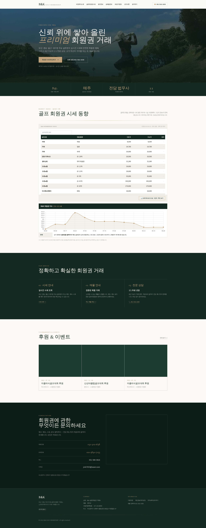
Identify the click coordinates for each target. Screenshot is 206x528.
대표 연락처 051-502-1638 (136, 503)
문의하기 (134, 4)
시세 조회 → (42, 302)
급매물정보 (109, 4)
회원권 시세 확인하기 (50, 60)
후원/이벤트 (118, 4)
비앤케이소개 (80, 4)
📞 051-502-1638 (134, 302)
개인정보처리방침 (140, 500)
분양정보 (100, 4)
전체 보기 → (163, 338)
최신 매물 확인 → (91, 302)
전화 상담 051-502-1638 (75, 60)
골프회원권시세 (90, 4)
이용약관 (130, 500)
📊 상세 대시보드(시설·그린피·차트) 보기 (152, 198)
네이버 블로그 (42, 509)
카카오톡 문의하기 (153, 500)
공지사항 (127, 4)
